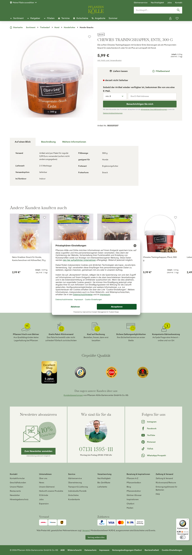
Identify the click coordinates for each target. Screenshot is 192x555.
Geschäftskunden (18, 482)
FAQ (158, 494)
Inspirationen (133, 499)
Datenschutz (90, 550)
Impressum (104, 550)
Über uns (43, 478)
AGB (62, 550)
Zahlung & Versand (164, 478)
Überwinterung (75, 482)
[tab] (161, 71)
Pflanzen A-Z (132, 478)
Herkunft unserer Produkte (51, 491)
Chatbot (130, 503)
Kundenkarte (74, 499)
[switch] (183, 537)
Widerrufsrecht (74, 550)
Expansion (44, 503)
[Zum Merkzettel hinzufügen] (89, 36)
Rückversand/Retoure (166, 482)
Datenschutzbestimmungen (112, 113)
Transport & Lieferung (78, 486)
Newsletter (15, 495)
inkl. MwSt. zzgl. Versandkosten (109, 60)
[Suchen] (178, 10)
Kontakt (178, 2)
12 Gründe (43, 495)
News (41, 482)
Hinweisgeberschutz (19, 499)
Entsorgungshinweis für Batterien (166, 488)
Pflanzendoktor (134, 491)
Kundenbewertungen (73, 395)
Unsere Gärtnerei (47, 486)
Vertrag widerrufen (96, 537)
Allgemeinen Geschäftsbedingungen (154, 109)
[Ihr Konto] (170, 18)
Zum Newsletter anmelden (38, 451)
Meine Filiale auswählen (23, 2)
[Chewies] (139, 34)
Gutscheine (73, 495)
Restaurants (15, 491)
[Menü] (187, 520)
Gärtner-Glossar (134, 495)
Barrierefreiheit (152, 550)
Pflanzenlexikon (134, 482)
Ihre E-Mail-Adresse (140, 96)
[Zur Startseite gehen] (96, 9)
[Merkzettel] (177, 18)
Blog (129, 486)
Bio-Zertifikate (103, 482)
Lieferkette (102, 486)
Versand (86, 530)
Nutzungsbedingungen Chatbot (127, 550)
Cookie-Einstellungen (172, 550)
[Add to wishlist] (44, 217)
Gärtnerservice (140, 2)
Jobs (169, 2)
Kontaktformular (17, 478)
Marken (130, 508)
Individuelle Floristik (77, 491)
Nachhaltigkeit (157, 2)
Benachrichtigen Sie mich (140, 104)
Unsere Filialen (16, 486)
